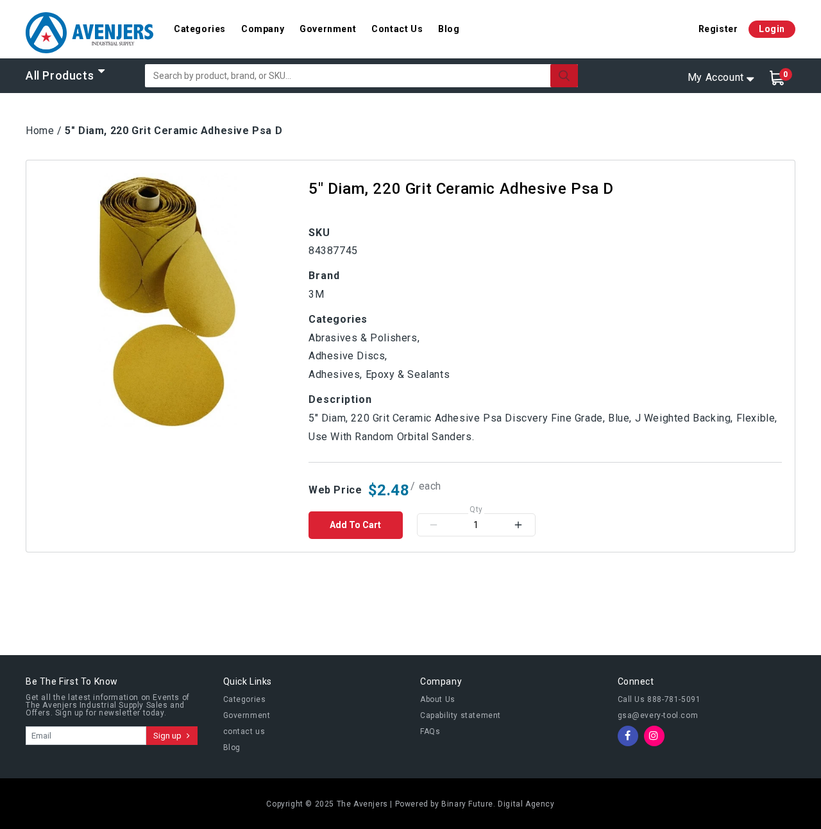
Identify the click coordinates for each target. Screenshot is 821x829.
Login (772, 29)
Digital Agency (526, 803)
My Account (716, 77)
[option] (167, 301)
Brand (324, 275)
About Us (437, 699)
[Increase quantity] (518, 525)
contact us (244, 731)
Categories (200, 29)
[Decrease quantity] (433, 525)
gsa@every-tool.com (658, 715)
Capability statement (460, 715)
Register (718, 29)
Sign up (168, 735)
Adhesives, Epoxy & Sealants (379, 374)
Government (328, 29)
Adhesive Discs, (348, 356)
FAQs (430, 731)
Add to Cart (355, 525)
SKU (319, 232)
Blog (448, 29)
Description (340, 399)
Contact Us (397, 29)
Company (262, 29)
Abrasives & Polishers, (364, 338)
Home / (44, 130)
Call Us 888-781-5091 (659, 699)
